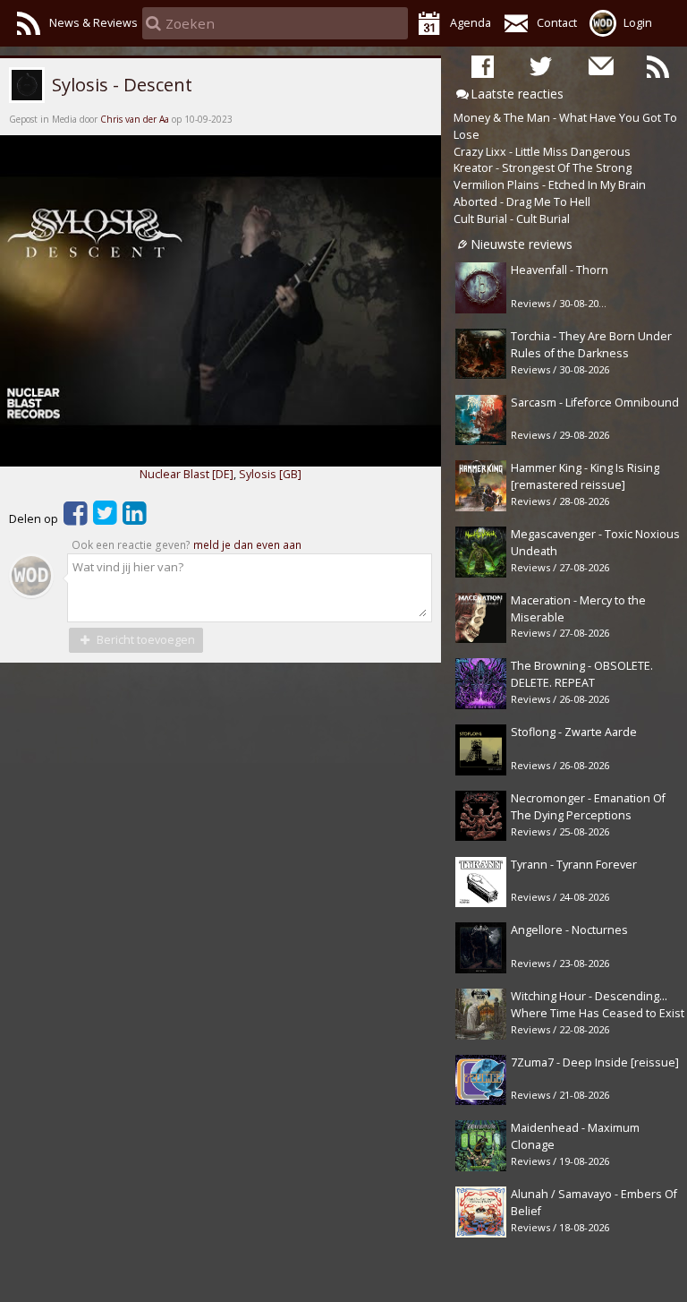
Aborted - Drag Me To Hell (522, 202)
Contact (557, 22)
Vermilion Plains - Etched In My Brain (550, 185)
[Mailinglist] (599, 65)
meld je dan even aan (247, 544)
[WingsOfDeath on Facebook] (482, 65)
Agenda (470, 22)
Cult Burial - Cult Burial (512, 219)
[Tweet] (105, 519)
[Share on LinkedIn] (134, 519)
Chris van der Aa (134, 119)
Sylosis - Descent (119, 84)
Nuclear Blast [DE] (186, 474)
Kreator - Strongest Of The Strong (543, 168)
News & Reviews (93, 22)
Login (637, 22)
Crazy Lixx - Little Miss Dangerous (542, 151)
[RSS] (658, 65)
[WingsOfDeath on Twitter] (540, 65)
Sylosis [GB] (270, 474)
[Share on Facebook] (75, 519)
